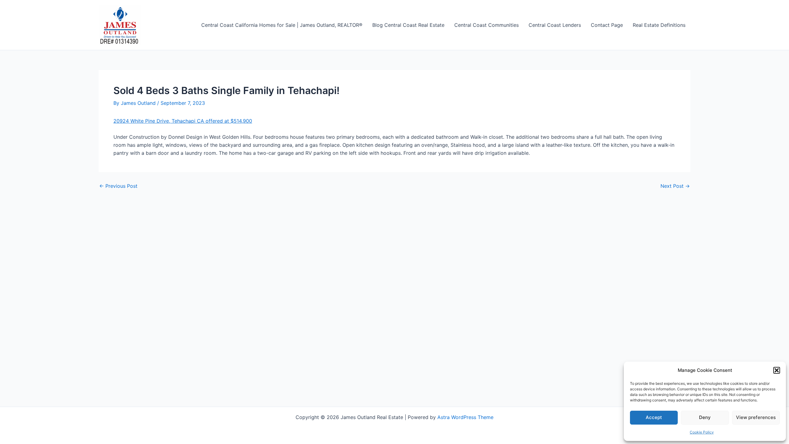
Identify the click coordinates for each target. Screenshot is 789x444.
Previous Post (118, 185)
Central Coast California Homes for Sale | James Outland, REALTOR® (281, 25)
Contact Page (607, 25)
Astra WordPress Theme (465, 417)
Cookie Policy (702, 432)
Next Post (675, 185)
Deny (705, 417)
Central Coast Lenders (555, 25)
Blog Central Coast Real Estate (408, 25)
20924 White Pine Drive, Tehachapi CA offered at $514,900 (182, 121)
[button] (777, 370)
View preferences (756, 417)
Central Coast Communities (486, 25)
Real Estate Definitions (659, 25)
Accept (654, 417)
